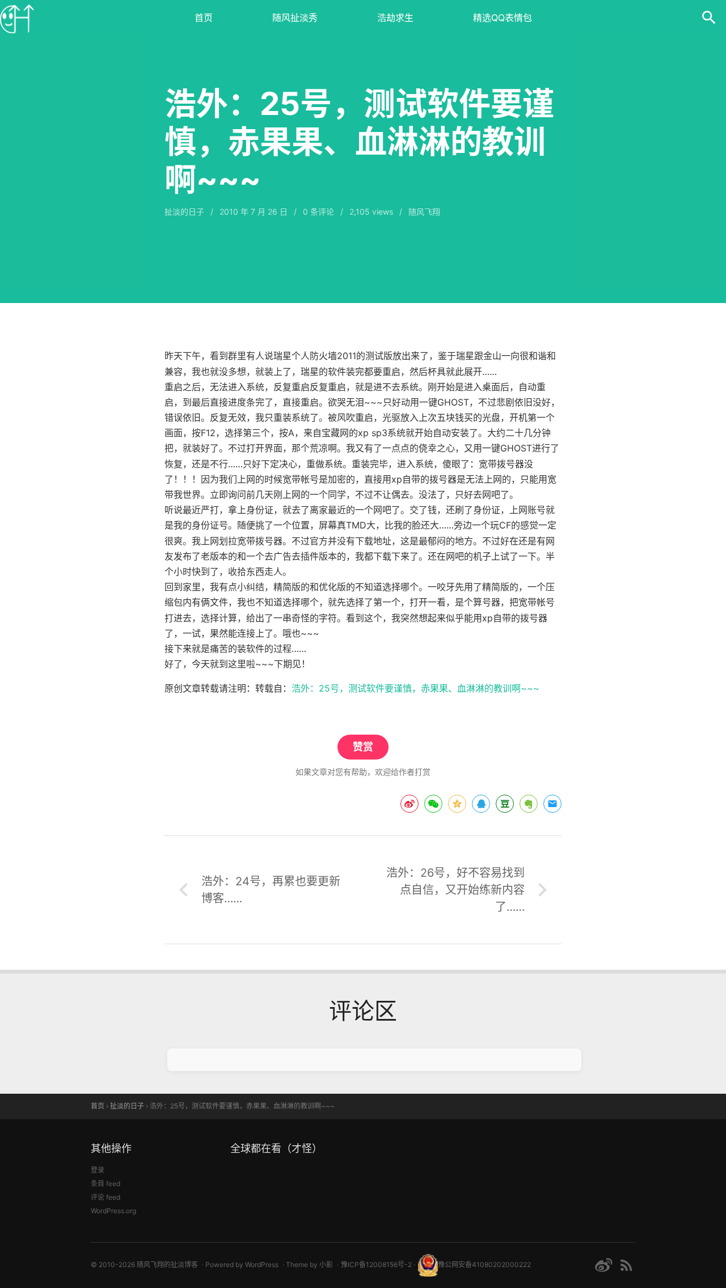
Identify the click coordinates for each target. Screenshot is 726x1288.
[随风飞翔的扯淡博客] (17, 17)
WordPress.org (113, 1210)
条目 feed (105, 1183)
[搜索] (709, 17)
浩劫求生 (395, 17)
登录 (97, 1170)
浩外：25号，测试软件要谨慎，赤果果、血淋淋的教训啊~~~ (415, 688)
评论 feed (105, 1197)
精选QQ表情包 (502, 17)
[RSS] (626, 1265)
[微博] (603, 1265)
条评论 (318, 211)
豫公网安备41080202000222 (484, 1264)
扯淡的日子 (184, 211)
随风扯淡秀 (295, 17)
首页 (204, 17)
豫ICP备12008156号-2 (376, 1264)
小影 (326, 1264)
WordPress (261, 1264)
